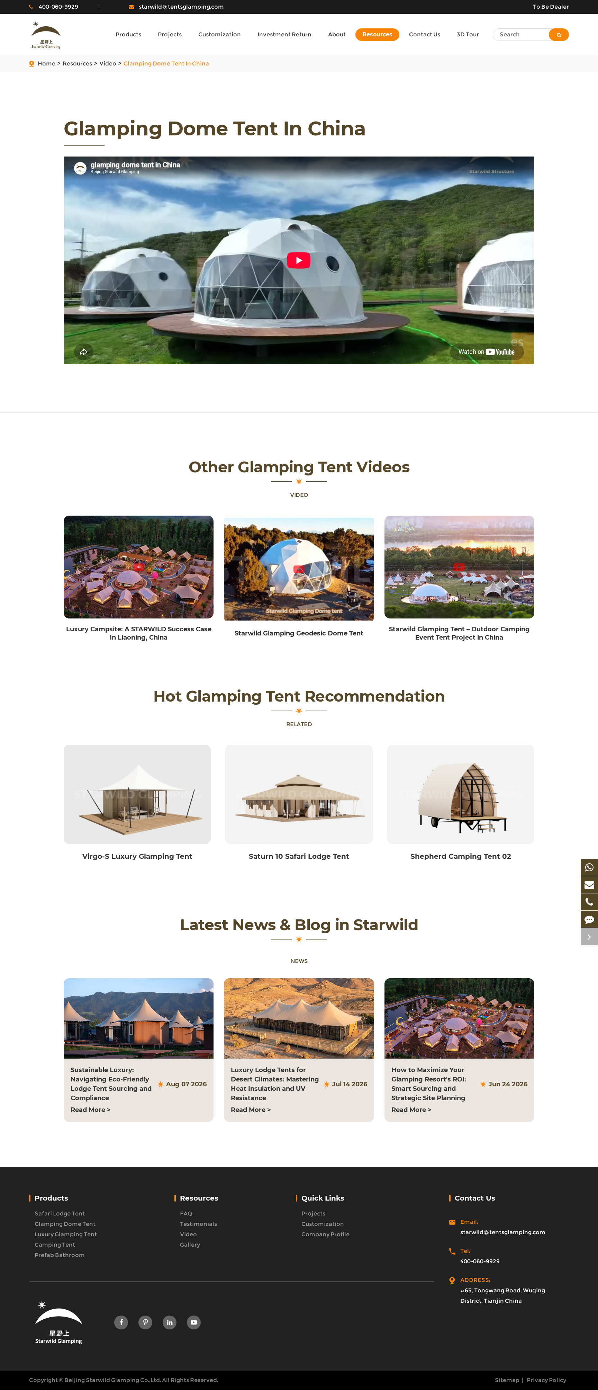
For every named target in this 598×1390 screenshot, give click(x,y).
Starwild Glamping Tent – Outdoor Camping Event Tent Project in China (459, 633)
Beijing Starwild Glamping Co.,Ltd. (112, 1380)
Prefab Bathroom (60, 1255)
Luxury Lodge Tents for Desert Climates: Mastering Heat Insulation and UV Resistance (275, 1084)
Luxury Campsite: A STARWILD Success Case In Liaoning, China (138, 633)
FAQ (186, 1213)
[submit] (559, 34)
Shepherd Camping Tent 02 (460, 856)
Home (46, 63)
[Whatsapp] (589, 867)
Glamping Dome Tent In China (166, 63)
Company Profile (325, 1234)
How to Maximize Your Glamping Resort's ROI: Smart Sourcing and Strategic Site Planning (428, 1084)
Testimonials (198, 1224)
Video (107, 63)
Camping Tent (55, 1244)
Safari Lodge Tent (60, 1213)
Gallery (190, 1244)
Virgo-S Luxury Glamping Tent (137, 856)
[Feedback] (589, 919)
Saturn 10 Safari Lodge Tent (299, 856)
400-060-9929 (58, 6)
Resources (77, 63)
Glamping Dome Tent (65, 1224)
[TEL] (589, 901)
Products (51, 1198)
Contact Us (475, 1198)
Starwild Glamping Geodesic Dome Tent (299, 633)
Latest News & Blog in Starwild (299, 925)
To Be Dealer (551, 6)
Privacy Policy (546, 1380)
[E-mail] (589, 884)
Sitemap (507, 1380)
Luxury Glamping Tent (66, 1234)
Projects (313, 1213)
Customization (322, 1224)
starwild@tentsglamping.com (181, 6)
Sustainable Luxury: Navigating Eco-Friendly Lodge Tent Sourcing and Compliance (111, 1084)
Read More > (91, 1110)
